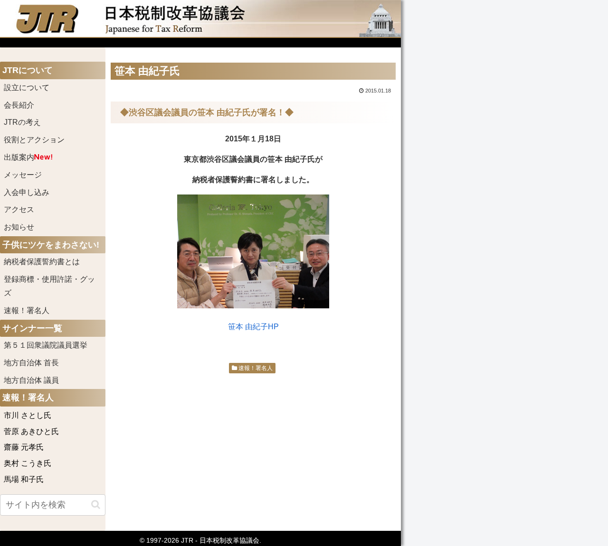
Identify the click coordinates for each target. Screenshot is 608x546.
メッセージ (23, 175)
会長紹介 (19, 105)
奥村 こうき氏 (27, 463)
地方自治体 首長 (43, 363)
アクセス (19, 209)
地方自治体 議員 (31, 380)
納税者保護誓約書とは (42, 262)
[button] (95, 504)
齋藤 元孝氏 (24, 447)
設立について (26, 87)
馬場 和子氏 (24, 479)
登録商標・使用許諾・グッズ (49, 286)
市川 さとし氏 (27, 415)
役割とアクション (34, 140)
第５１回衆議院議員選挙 (45, 345)
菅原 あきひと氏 (31, 431)
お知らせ (19, 227)
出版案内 (19, 157)
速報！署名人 (255, 368)
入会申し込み (26, 192)
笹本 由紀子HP (253, 327)
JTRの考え (22, 122)
